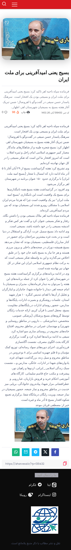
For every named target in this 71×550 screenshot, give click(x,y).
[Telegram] (35, 485)
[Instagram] (47, 495)
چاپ (24, 112)
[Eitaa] (52, 485)
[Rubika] (26, 495)
